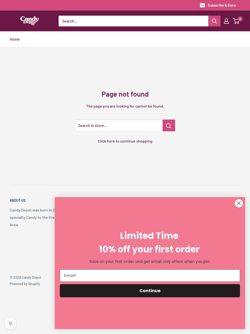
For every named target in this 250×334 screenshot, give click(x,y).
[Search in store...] (169, 125)
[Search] (214, 21)
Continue (150, 291)
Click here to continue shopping (125, 141)
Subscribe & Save (222, 5)
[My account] (226, 21)
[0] (236, 21)
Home (15, 39)
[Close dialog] (239, 203)
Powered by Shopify (25, 284)
